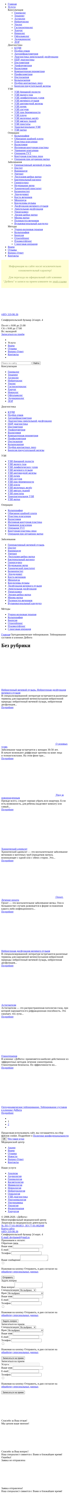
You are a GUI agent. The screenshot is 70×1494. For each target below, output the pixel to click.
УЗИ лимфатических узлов (29, 97)
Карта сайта (7, 1228)
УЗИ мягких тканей (25, 121)
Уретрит (18, 173)
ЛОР (17, 42)
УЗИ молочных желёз (26, 118)
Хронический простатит (28, 188)
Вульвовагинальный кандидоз (31, 223)
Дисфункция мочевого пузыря (31, 206)
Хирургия (13, 1211)
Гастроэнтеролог (23, 27)
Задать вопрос (10, 1321)
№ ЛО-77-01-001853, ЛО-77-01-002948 (22, 1225)
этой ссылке (60, 281)
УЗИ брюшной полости (27, 91)
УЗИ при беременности (27, 112)
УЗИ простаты (22, 124)
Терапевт (19, 15)
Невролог (19, 33)
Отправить (8, 1277)
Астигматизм (8, 1005)
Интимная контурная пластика (31, 147)
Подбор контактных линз (28, 83)
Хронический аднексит (14, 848)
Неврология (14, 1188)
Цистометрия (21, 62)
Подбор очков (22, 50)
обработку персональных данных (19, 1271)
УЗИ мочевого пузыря (26, 100)
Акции (11, 1147)
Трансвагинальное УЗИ (27, 127)
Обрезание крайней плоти (28, 138)
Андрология (14, 1176)
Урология (13, 1205)
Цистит (18, 168)
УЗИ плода (20, 115)
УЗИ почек (20, 106)
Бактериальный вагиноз (27, 179)
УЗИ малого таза (23, 94)
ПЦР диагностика (24, 59)
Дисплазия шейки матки (28, 176)
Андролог (19, 18)
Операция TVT (22, 153)
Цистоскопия (21, 77)
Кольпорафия (21, 135)
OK (4, 1139)
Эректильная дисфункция (28, 208)
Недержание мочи (24, 185)
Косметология (15, 1182)
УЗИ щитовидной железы (28, 103)
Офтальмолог (21, 36)
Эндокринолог (22, 39)
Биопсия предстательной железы (32, 86)
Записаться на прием (13, 1358)
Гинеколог (20, 12)
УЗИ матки (20, 129)
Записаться (12, 334)
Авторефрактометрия (26, 53)
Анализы (13, 1173)
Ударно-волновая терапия (28, 229)
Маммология (15, 1185)
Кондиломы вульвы (25, 203)
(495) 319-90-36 (9, 314)
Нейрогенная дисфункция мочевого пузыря (25, 951)
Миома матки (21, 217)
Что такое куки (16, 1138)
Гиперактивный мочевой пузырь (32, 165)
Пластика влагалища (25, 141)
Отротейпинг (21, 238)
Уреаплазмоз (21, 211)
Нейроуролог (21, 21)
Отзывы (12, 249)
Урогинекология (17, 1199)
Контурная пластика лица (28, 156)
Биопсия (19, 235)
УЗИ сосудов (21, 109)
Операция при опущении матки (32, 159)
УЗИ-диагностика (18, 1196)
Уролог (18, 24)
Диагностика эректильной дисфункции (36, 56)
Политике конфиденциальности (51, 1135)
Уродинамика (15, 1202)
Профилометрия (23, 74)
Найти (36, 363)
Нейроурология (16, 1190)
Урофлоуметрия (23, 65)
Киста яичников (23, 197)
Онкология (14, 1193)
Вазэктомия (20, 68)
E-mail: (15, 1237)
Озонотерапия (9, 1056)
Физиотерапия (16, 1208)
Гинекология (15, 1179)
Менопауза (20, 200)
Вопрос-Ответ (16, 252)
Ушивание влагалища (26, 150)
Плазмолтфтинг (23, 241)
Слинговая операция (25, 244)
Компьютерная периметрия (29, 71)
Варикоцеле (21, 170)
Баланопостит (22, 191)
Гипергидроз (21, 182)
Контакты (13, 255)
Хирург (18, 30)
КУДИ (17, 48)
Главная (5, 634)
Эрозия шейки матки (26, 214)
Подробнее (7, 707)
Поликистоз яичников (26, 220)
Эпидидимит (21, 194)
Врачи (11, 247)
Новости (12, 1156)
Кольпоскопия (22, 80)
